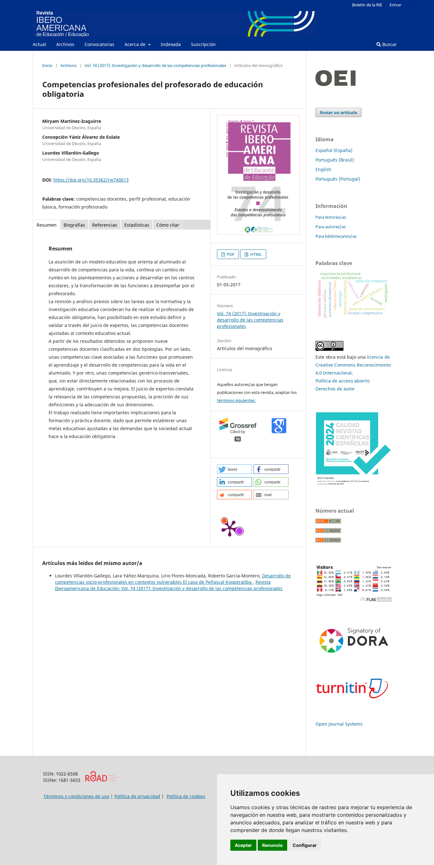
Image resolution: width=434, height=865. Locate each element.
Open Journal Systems (339, 724)
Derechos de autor (335, 389)
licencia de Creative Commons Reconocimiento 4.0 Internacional (353, 365)
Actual (39, 44)
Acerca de (136, 44)
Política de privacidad (137, 796)
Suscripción (203, 44)
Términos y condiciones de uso (76, 796)
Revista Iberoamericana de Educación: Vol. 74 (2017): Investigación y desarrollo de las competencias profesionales (168, 585)
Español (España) (333, 150)
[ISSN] (102, 780)
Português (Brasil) (334, 160)
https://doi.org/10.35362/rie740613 (91, 180)
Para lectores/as (330, 217)
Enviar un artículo (338, 112)
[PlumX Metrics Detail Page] (230, 528)
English (323, 169)
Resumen (47, 225)
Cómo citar (167, 225)
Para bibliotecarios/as (335, 236)
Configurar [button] (305, 845)
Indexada (171, 44)
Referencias (104, 225)
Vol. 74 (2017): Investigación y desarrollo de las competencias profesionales (155, 65)
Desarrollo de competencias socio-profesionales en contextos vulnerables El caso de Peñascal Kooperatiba (173, 579)
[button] (234, 469)
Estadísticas (136, 225)
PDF (230, 254)
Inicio (47, 65)
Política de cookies (185, 796)
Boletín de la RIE (367, 5)
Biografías (74, 225)
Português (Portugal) (337, 179)
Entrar (395, 5)
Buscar (389, 44)
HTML (255, 254)
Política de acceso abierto (342, 381)
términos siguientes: (236, 400)
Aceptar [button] (243, 845)
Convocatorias (99, 44)
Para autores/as (330, 227)
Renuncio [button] (272, 845)
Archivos (65, 44)
